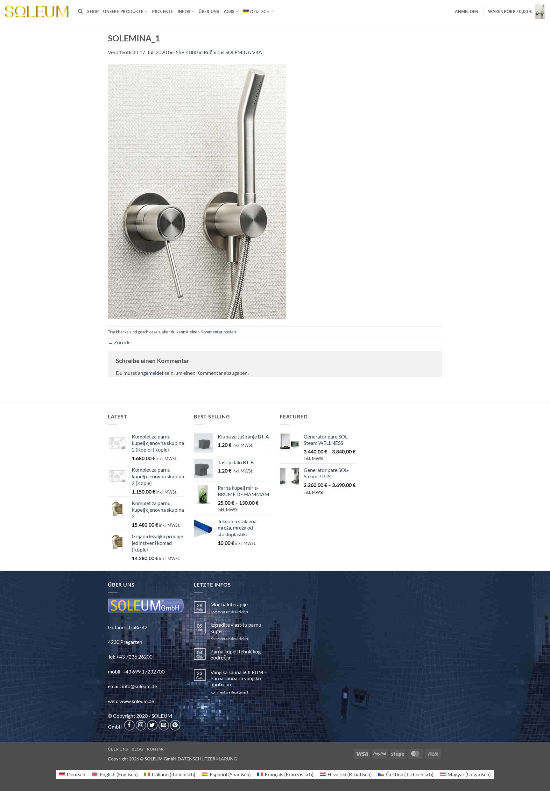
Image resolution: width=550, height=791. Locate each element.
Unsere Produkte (123, 11)
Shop (93, 11)
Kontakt (156, 749)
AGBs (229, 11)
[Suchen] (80, 11)
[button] (466, 11)
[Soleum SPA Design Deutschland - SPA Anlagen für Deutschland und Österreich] (36, 11)
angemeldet (151, 373)
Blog (137, 749)
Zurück (119, 342)
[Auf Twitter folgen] (152, 725)
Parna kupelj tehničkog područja (235, 654)
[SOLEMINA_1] (197, 191)
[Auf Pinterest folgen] (175, 725)
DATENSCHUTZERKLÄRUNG (207, 758)
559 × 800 (187, 52)
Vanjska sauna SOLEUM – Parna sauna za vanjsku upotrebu (238, 678)
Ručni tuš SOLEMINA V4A (233, 52)
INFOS (184, 11)
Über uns (209, 11)
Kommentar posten (218, 331)
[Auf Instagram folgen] (141, 725)
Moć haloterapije (229, 604)
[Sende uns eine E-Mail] (164, 725)
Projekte (162, 11)
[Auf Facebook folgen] (129, 725)
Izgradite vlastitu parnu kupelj (235, 628)
